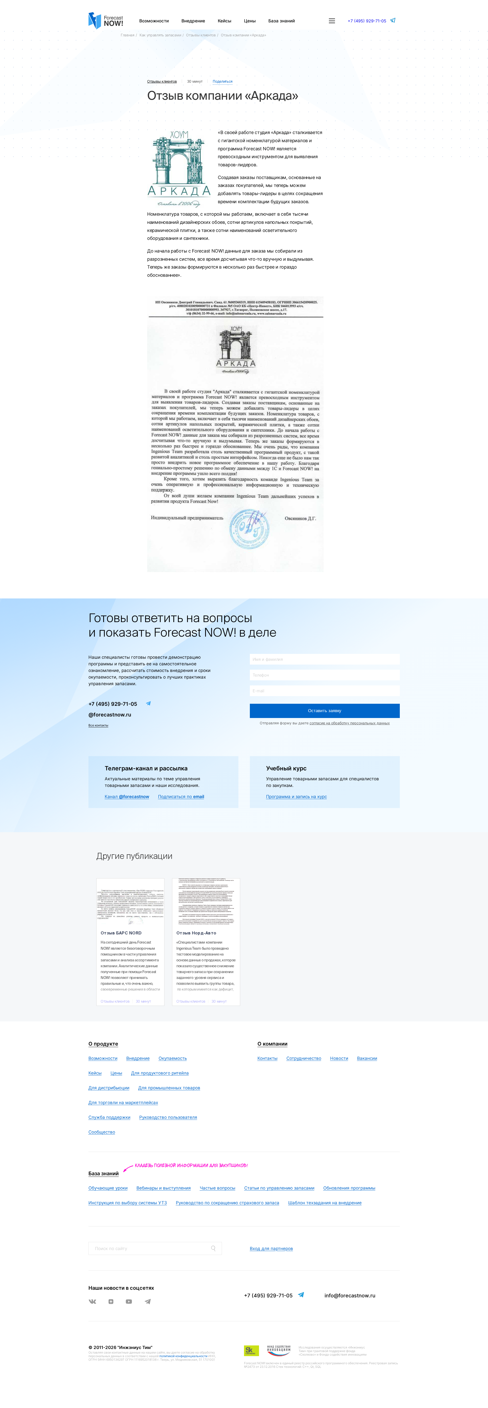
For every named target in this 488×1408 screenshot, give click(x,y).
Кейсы (224, 20)
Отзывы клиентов (201, 35)
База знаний (281, 20)
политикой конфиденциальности (183, 1356)
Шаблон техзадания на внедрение (325, 1202)
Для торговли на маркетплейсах (123, 1102)
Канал (127, 796)
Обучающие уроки (108, 1188)
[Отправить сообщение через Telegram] (393, 20)
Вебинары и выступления (163, 1188)
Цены (250, 20)
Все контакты (98, 725)
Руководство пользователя (168, 1117)
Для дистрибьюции (108, 1087)
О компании (272, 1044)
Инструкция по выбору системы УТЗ (127, 1202)
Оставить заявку (324, 710)
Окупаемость (173, 1058)
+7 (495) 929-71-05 (367, 20)
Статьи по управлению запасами (279, 1188)
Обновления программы (349, 1188)
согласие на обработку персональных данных (350, 723)
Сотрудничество (303, 1058)
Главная (127, 35)
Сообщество (101, 1132)
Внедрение (193, 20)
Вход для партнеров (271, 1248)
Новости (339, 1058)
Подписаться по (181, 796)
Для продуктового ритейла (160, 1073)
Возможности (154, 20)
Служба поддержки (109, 1117)
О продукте (103, 1044)
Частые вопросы (217, 1188)
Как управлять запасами (160, 35)
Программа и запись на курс (296, 796)
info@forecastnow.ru (350, 1296)
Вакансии (367, 1058)
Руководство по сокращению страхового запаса (227, 1202)
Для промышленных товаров (169, 1087)
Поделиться (223, 81)
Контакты (267, 1058)
